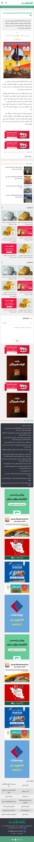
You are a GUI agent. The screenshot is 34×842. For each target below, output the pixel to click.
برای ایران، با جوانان (26, 426)
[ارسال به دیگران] (17, 39)
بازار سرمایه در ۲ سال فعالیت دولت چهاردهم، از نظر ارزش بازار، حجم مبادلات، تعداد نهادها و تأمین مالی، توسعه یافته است (16, 455)
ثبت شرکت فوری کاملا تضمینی (25, 801)
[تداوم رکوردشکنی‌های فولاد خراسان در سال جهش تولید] (28, 198)
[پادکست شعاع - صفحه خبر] (17, 501)
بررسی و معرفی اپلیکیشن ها (8, 785)
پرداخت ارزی (8, 796)
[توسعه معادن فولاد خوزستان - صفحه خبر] (17, 526)
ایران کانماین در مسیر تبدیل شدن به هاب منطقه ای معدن (20, 7)
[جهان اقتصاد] (27, 3)
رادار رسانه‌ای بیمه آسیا (26, 471)
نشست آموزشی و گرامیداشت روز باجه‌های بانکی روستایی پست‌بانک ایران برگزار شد (18, 467)
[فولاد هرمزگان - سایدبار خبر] (17, 368)
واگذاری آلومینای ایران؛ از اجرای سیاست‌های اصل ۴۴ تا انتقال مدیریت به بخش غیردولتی (16, 434)
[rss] (21, 840)
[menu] (6, 3)
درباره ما (13, 833)
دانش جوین (25, 785)
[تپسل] (5, 131)
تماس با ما (20, 833)
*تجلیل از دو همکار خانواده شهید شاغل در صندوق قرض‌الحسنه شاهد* (16, 479)
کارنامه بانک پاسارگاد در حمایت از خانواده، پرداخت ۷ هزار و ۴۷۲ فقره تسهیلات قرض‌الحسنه (16, 460)
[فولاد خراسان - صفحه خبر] (17, 572)
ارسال (17, 341)
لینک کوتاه (29, 152)
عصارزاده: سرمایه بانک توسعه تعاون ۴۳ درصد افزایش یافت (17, 464)
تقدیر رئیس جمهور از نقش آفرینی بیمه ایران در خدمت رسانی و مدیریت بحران (16, 446)
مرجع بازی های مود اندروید (8, 814)
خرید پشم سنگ (25, 810)
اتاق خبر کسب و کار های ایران (8, 791)
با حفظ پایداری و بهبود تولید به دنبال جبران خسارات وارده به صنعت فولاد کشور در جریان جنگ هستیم (17, 439)
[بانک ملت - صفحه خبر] (17, 589)
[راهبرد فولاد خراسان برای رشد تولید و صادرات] (28, 189)
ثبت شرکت (25, 796)
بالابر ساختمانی (25, 806)
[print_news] (19, 39)
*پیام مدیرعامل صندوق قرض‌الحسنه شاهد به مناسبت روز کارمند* (18, 475)
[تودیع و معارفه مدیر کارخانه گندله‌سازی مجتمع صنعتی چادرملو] (28, 170)
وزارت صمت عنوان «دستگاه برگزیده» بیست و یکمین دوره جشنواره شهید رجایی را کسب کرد (18, 429)
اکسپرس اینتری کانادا (8, 806)
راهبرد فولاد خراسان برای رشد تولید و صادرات (14, 187)
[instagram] (18, 840)
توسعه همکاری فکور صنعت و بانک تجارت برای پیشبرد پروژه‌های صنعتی (16, 484)
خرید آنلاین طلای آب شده (9, 801)
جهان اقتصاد (8, 826)
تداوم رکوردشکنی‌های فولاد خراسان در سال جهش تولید (13, 196)
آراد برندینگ (25, 791)
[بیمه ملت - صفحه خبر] (17, 613)
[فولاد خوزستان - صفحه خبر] (17, 549)
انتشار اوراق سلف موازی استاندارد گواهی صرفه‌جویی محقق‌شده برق (16, 451)
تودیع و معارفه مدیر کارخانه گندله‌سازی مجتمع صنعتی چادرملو (13, 168)
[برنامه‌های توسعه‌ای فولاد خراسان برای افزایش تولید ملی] (28, 180)
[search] (2, 3)
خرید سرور (25, 814)
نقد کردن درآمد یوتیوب (9, 810)
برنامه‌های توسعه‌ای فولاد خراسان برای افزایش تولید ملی (13, 177)
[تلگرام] (15, 39)
